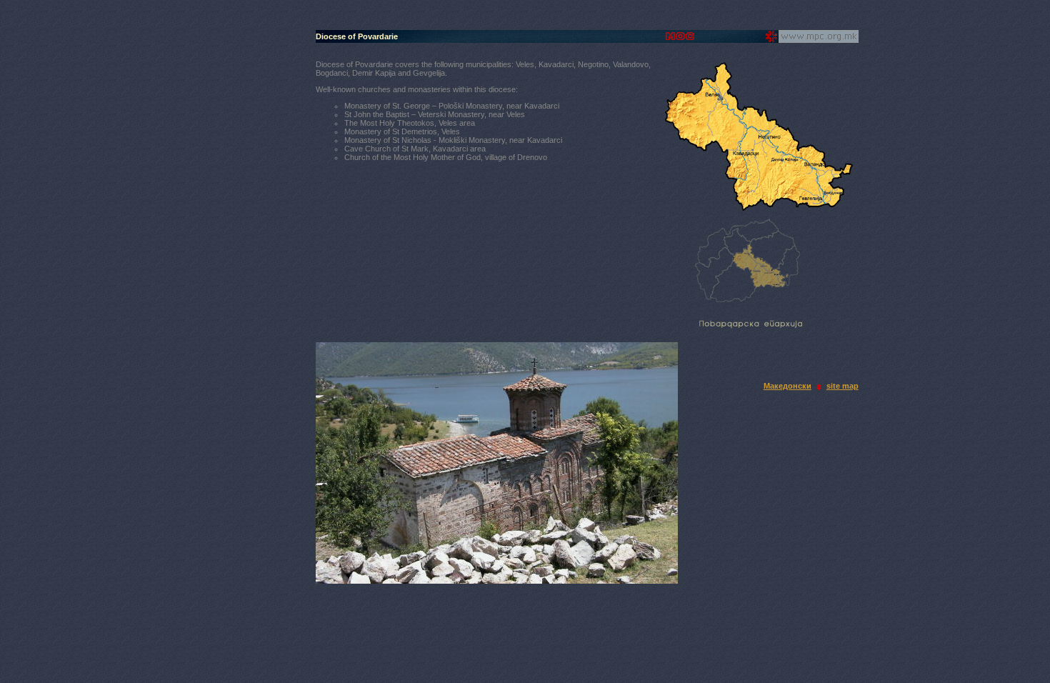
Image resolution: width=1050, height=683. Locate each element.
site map (842, 386)
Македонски (787, 386)
